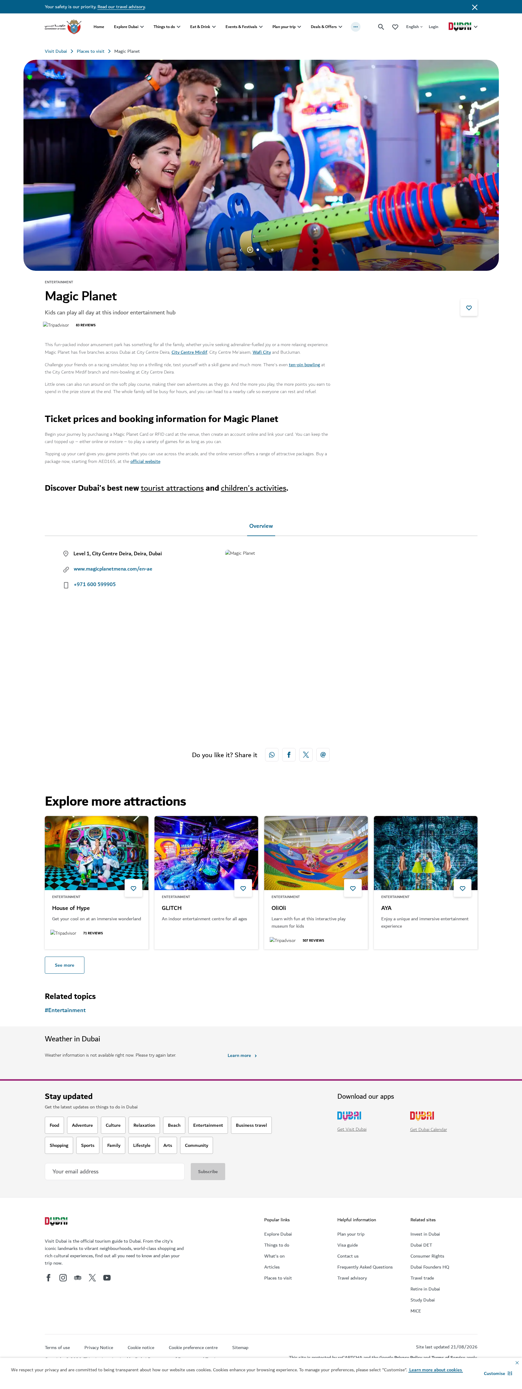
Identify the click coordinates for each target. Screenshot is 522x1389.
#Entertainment (65, 1010)
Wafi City (262, 352)
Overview (261, 526)
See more (64, 965)
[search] (381, 26)
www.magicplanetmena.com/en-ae (113, 569)
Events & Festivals (241, 26)
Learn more (239, 1055)
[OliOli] (316, 853)
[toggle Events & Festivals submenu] (261, 27)
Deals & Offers (324, 26)
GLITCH (172, 908)
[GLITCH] (206, 853)
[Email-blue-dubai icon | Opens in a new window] (323, 754)
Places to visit (91, 51)
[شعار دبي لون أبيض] (57, 1222)
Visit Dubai (56, 51)
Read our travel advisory (121, 7)
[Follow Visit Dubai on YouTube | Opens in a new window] (107, 1277)
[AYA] (426, 853)
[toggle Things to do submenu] (178, 27)
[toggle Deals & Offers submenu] (340, 27)
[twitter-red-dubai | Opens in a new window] (306, 754)
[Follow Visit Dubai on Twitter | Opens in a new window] (92, 1277)
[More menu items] (355, 27)
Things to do (164, 26)
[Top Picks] (395, 26)
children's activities (253, 488)
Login (433, 26)
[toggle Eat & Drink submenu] (214, 27)
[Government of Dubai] (63, 27)
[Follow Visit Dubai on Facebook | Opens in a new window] (48, 1277)
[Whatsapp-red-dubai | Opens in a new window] (272, 754)
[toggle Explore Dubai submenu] (142, 27)
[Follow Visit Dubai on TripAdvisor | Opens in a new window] (77, 1277)
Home (99, 26)
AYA (386, 908)
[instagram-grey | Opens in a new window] (63, 1277)
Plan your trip (284, 26)
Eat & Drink (200, 26)
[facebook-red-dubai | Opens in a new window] (289, 754)
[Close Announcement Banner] (475, 6)
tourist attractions (172, 488)
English (412, 26)
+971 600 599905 (95, 585)
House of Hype (71, 908)
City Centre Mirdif (189, 352)
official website (145, 461)
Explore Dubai (126, 26)
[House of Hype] (96, 853)
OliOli (279, 908)
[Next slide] (241, 250)
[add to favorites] (469, 307)
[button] (498, 1373)
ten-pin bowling (304, 365)
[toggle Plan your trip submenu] (299, 27)
